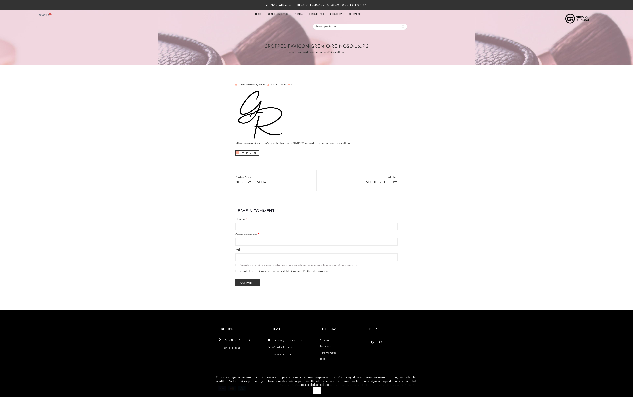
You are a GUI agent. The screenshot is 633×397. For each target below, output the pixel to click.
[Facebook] (372, 342)
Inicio (291, 52)
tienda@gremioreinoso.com (288, 340)
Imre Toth (278, 85)
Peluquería (325, 346)
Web (238, 250)
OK (317, 390)
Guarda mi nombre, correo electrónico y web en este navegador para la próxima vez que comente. (298, 265)
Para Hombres (328, 353)
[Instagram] (380, 342)
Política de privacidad (316, 271)
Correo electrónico (247, 234)
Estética (324, 340)
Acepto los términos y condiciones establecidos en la (284, 271)
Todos (323, 359)
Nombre (241, 219)
